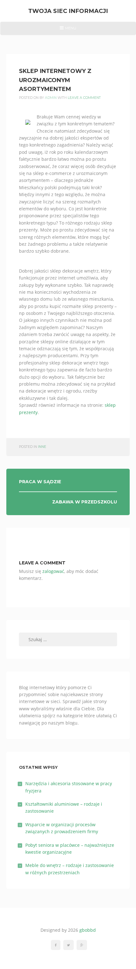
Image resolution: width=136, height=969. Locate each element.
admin (51, 98)
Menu (67, 30)
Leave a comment (84, 98)
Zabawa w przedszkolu (84, 502)
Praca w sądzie (40, 481)
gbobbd (87, 930)
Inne (42, 447)
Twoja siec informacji (68, 11)
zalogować (53, 571)
